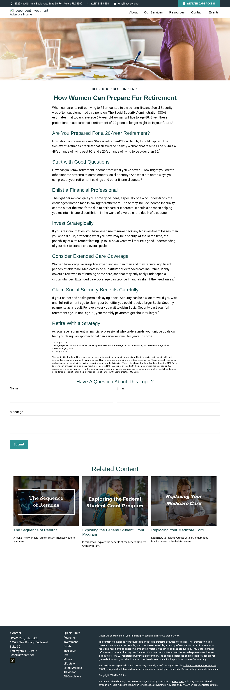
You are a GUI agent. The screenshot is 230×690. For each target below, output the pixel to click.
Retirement (70, 637)
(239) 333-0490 (100, 3)
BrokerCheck (172, 635)
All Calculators (72, 676)
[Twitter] (12, 660)
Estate (67, 646)
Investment (70, 642)
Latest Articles (72, 668)
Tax (65, 655)
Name (14, 388)
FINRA (175, 681)
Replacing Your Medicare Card (177, 530)
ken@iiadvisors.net (128, 3)
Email (121, 388)
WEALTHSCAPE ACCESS (201, 3)
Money (67, 659)
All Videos (69, 672)
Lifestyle (69, 663)
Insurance (69, 650)
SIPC (181, 681)
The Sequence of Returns (35, 530)
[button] (133, 12)
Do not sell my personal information (199, 669)
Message (16, 412)
